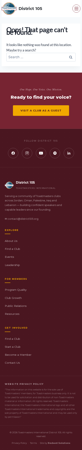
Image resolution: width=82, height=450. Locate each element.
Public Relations (15, 305)
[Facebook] (13, 153)
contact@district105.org (23, 218)
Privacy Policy (19, 443)
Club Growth (13, 297)
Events (9, 256)
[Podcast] (55, 153)
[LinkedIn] (69, 153)
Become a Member (18, 354)
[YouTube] (41, 153)
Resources (12, 313)
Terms (33, 443)
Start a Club (12, 346)
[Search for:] (41, 57)
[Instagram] (27, 153)
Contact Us (12, 362)
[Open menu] (76, 9)
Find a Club (12, 248)
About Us (11, 240)
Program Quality (15, 289)
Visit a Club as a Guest (41, 110)
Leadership (12, 265)
